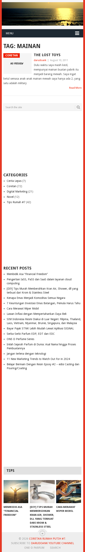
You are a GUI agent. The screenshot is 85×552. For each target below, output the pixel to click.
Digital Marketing (17, 191)
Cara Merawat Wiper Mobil (23, 308)
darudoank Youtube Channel (52, 543)
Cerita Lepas (14, 180)
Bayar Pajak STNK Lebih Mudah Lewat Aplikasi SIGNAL (40, 328)
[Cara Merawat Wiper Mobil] (68, 491)
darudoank (40, 60)
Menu (9, 33)
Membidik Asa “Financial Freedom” (27, 274)
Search (55, 547)
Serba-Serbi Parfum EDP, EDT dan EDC (31, 333)
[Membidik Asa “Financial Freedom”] (16, 491)
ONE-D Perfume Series (20, 339)
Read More (75, 87)
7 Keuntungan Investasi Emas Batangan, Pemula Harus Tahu (43, 303)
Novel (10, 196)
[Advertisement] (28, 141)
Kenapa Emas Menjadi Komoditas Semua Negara (36, 297)
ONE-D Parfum (34, 547)
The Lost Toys (47, 55)
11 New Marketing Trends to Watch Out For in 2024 (38, 359)
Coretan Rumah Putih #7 (47, 538)
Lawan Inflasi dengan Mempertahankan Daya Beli (36, 313)
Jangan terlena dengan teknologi (26, 353)
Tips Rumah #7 (16, 202)
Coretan (11, 186)
